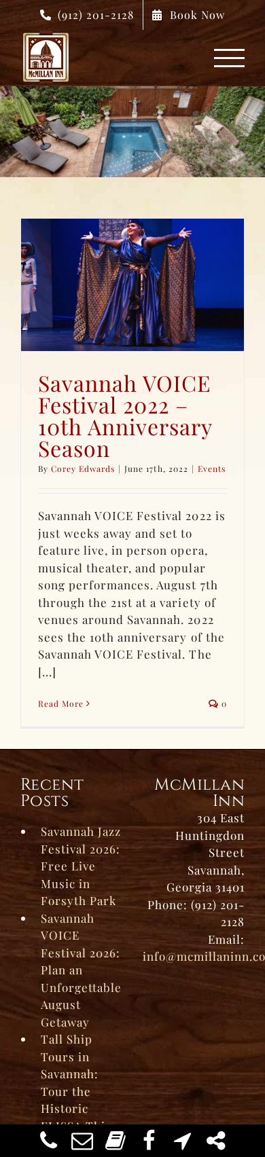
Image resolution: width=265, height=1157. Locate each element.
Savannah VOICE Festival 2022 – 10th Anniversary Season (125, 415)
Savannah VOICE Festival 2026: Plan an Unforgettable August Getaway (81, 970)
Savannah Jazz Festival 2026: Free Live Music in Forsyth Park (81, 866)
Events (212, 468)
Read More (61, 703)
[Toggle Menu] (229, 58)
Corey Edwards (83, 468)
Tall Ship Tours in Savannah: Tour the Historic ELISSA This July (76, 1090)
